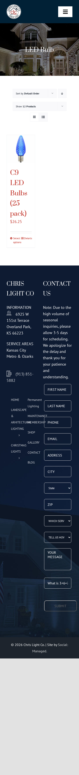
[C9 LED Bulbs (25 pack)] (21, 149)
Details (28, 238)
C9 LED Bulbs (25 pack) (18, 193)
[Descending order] (62, 93)
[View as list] (43, 117)
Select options (17, 240)
